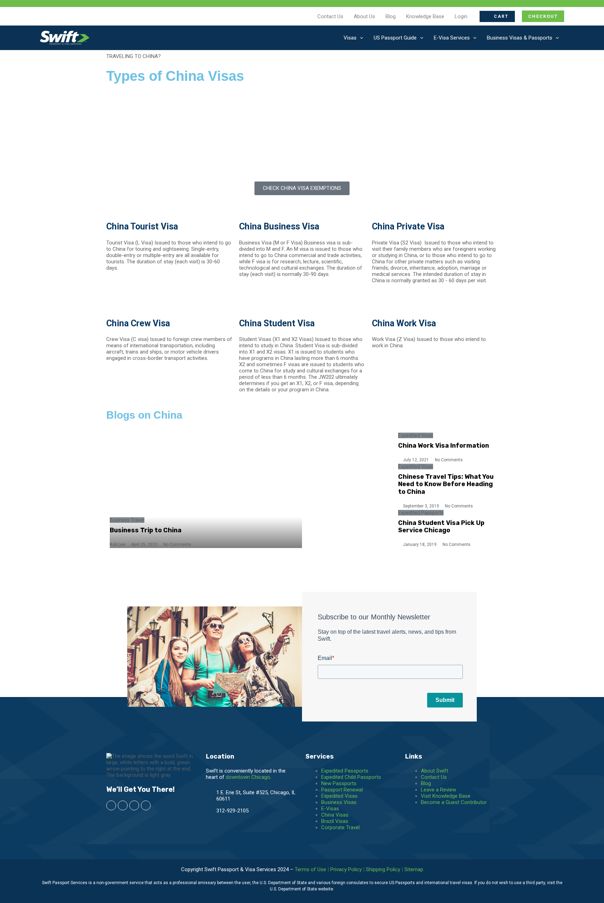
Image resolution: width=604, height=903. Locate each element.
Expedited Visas (415, 435)
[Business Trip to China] (206, 490)
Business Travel (127, 520)
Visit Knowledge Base (445, 796)
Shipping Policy (383, 869)
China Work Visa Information (443, 445)
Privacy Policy (346, 869)
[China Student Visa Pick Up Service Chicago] (350, 529)
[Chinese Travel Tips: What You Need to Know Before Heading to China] (350, 486)
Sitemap (413, 869)
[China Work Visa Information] (350, 447)
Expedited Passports (421, 513)
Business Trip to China (145, 530)
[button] (497, 16)
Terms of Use (310, 869)
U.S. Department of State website (301, 889)
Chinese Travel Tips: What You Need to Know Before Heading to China (446, 484)
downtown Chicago (248, 777)
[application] (360, 38)
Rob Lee (117, 544)
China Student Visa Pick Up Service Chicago (441, 526)
